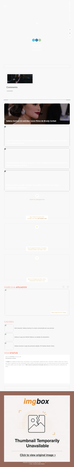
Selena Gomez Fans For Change (58, 312)
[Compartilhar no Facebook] (36, 40)
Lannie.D (48, 462)
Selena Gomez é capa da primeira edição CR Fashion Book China (34, 346)
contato (12, 357)
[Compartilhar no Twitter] (33, 40)
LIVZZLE (43, 462)
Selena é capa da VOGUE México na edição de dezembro (31, 337)
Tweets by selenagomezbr (37, 199)
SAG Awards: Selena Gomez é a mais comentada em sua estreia (34, 328)
